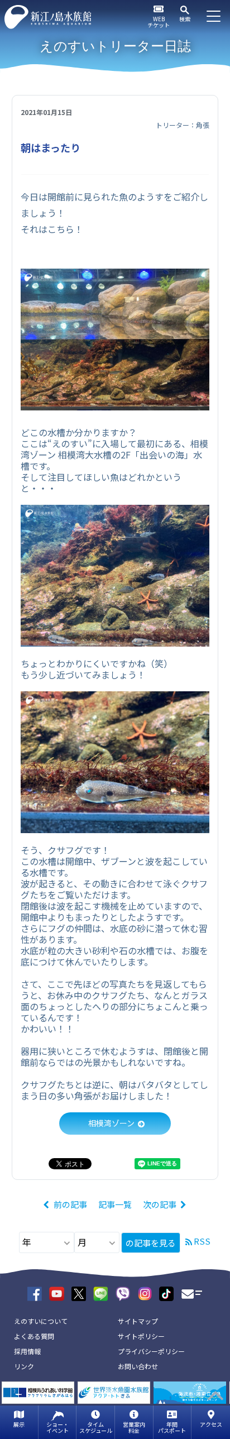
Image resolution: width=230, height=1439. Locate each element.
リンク (24, 1366)
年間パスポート (172, 1427)
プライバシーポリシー (151, 1351)
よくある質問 (34, 1336)
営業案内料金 (134, 1427)
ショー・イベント (57, 1427)
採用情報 (27, 1351)
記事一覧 (115, 1204)
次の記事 (159, 1204)
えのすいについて (41, 1321)
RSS (202, 1241)
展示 (19, 1424)
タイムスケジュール (95, 1427)
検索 (184, 19)
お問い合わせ (138, 1366)
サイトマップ (138, 1321)
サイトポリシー (141, 1336)
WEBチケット (158, 22)
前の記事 (70, 1204)
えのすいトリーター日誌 (115, 46)
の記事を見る (151, 1243)
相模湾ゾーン (111, 1123)
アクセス (211, 1424)
